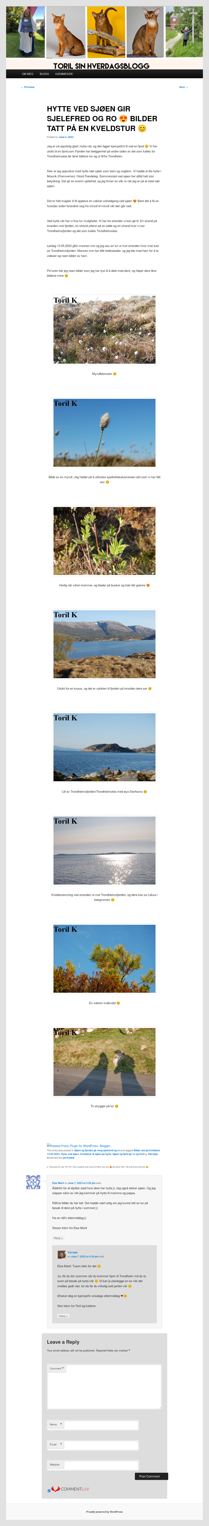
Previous (27, 87)
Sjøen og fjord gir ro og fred (128, 1154)
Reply (58, 1238)
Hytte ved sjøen (70, 1154)
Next (183, 87)
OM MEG (27, 74)
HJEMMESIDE (64, 74)
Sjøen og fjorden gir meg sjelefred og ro (97, 1150)
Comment (57, 1368)
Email (56, 1444)
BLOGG (44, 74)
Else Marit (58, 1183)
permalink (68, 1157)
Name (56, 1424)
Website (54, 1464)
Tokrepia (153, 1154)
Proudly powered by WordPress (104, 1512)
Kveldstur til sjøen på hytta (95, 1154)
